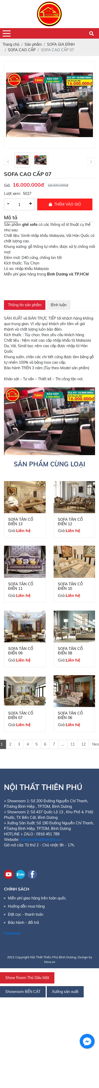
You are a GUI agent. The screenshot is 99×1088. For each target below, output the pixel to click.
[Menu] (7, 33)
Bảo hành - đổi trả (23, 922)
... (63, 744)
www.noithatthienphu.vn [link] (40, 839)
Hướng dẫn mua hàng (26, 906)
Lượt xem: (12, 193)
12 (83, 744)
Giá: (7, 185)
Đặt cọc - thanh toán (25, 914)
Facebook (12, 933)
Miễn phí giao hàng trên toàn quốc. (37, 898)
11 (72, 744)
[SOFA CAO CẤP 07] (22, 160)
